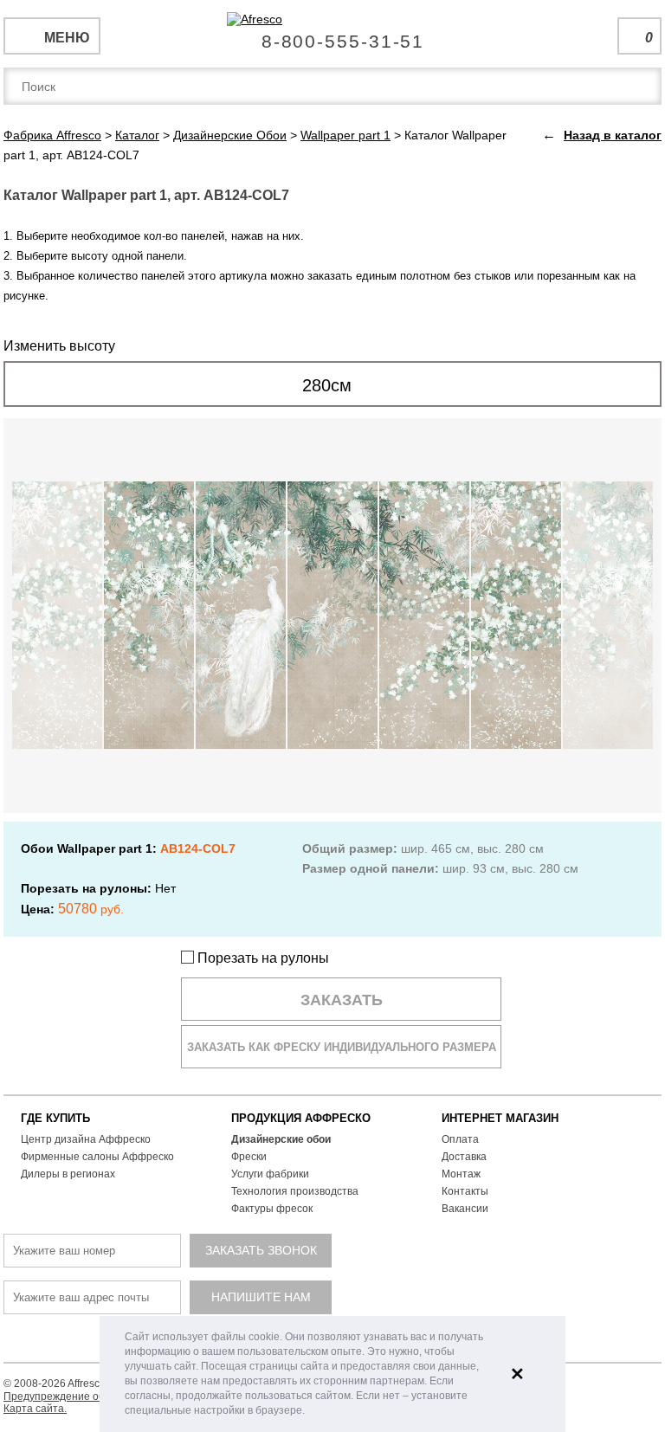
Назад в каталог (613, 135)
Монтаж (461, 1174)
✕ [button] (517, 1374)
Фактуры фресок (272, 1209)
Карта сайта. (35, 1409)
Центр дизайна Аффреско (86, 1139)
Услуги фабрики (270, 1174)
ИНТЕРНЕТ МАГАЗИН (500, 1118)
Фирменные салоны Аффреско (97, 1157)
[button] (309, 1411)
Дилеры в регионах (68, 1174)
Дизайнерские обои (281, 1139)
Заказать (341, 1000)
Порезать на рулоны (261, 958)
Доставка (464, 1157)
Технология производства (294, 1191)
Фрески (249, 1157)
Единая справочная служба (333, 34)
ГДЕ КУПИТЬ (55, 1118)
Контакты (465, 1191)
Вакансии (465, 1209)
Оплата (460, 1139)
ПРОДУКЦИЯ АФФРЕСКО (301, 1118)
